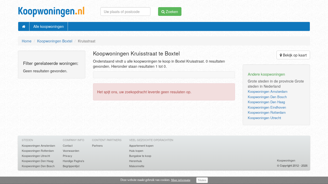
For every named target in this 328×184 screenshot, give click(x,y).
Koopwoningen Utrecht (264, 117)
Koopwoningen (286, 160)
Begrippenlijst (71, 166)
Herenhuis (135, 161)
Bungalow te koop (140, 156)
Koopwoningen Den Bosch (267, 96)
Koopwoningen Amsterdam (268, 91)
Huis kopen (136, 150)
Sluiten (202, 180)
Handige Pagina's (73, 161)
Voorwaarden (71, 150)
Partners (97, 145)
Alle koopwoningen (48, 26)
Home (27, 40)
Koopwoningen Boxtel (54, 40)
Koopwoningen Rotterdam (267, 112)
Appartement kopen (141, 145)
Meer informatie (180, 179)
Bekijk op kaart (294, 54)
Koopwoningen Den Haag (266, 101)
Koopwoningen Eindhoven (267, 107)
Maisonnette (136, 166)
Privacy (67, 156)
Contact (68, 145)
